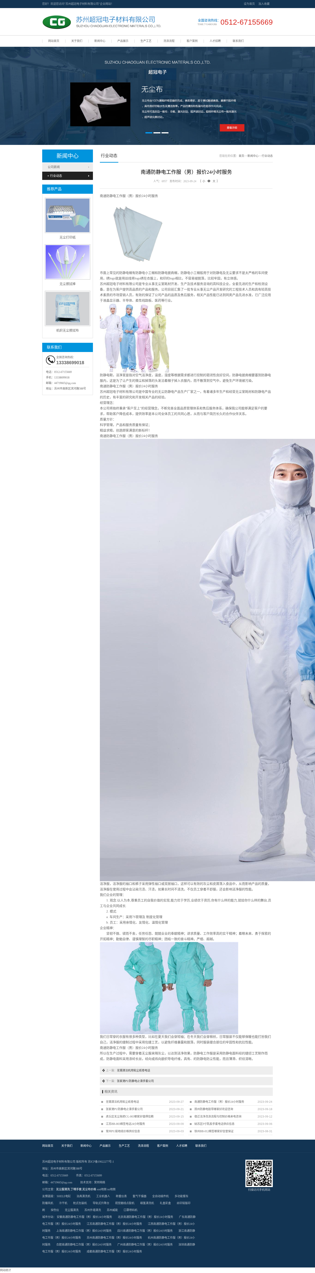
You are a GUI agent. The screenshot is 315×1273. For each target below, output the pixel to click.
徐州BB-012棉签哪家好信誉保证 (214, 1131)
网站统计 (5, 1270)
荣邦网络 (99, 1182)
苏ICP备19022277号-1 (101, 1161)
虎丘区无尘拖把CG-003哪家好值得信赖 (130, 1116)
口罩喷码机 (130, 1210)
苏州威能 (112, 1210)
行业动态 (56, 175)
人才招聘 (215, 41)
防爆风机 (47, 1203)
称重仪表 (121, 1196)
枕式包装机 (80, 1203)
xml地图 (102, 1189)
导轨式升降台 (101, 1203)
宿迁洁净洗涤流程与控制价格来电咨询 (217, 1116)
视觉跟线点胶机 (124, 1203)
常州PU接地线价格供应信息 (123, 1131)
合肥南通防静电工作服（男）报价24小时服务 (84, 1244)
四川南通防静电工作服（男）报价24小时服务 (145, 1230)
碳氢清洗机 (147, 1203)
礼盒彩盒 (165, 1203)
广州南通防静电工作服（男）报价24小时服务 (145, 1244)
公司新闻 (54, 167)
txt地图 (111, 1189)
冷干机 (63, 1203)
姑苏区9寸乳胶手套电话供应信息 (214, 1124)
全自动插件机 (160, 1196)
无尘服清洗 (63, 1189)
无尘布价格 (89, 1189)
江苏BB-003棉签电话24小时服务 (125, 1124)
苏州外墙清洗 (92, 1210)
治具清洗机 (83, 1196)
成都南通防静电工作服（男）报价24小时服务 (114, 1251)
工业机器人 (103, 1196)
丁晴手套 (76, 1189)
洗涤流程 (169, 41)
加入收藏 (264, 4)
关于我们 (76, 41)
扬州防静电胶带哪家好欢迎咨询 (213, 1109)
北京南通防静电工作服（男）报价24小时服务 (145, 1217)
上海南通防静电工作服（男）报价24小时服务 (84, 1230)
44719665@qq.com (65, 383)
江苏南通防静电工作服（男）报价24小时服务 (114, 1224)
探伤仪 (55, 1210)
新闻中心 (99, 41)
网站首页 (53, 41)
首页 (241, 156)
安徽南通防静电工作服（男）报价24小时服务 (84, 1217)
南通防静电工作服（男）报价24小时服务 (219, 1101)
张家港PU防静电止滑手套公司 (135, 1081)
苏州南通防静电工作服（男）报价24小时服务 (114, 1237)
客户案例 (192, 41)
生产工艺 (146, 41)
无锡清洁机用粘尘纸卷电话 (133, 1070)
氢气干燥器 (139, 1196)
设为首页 (249, 4)
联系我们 (238, 41)
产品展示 (122, 41)
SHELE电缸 (64, 1196)
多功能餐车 (181, 1196)
